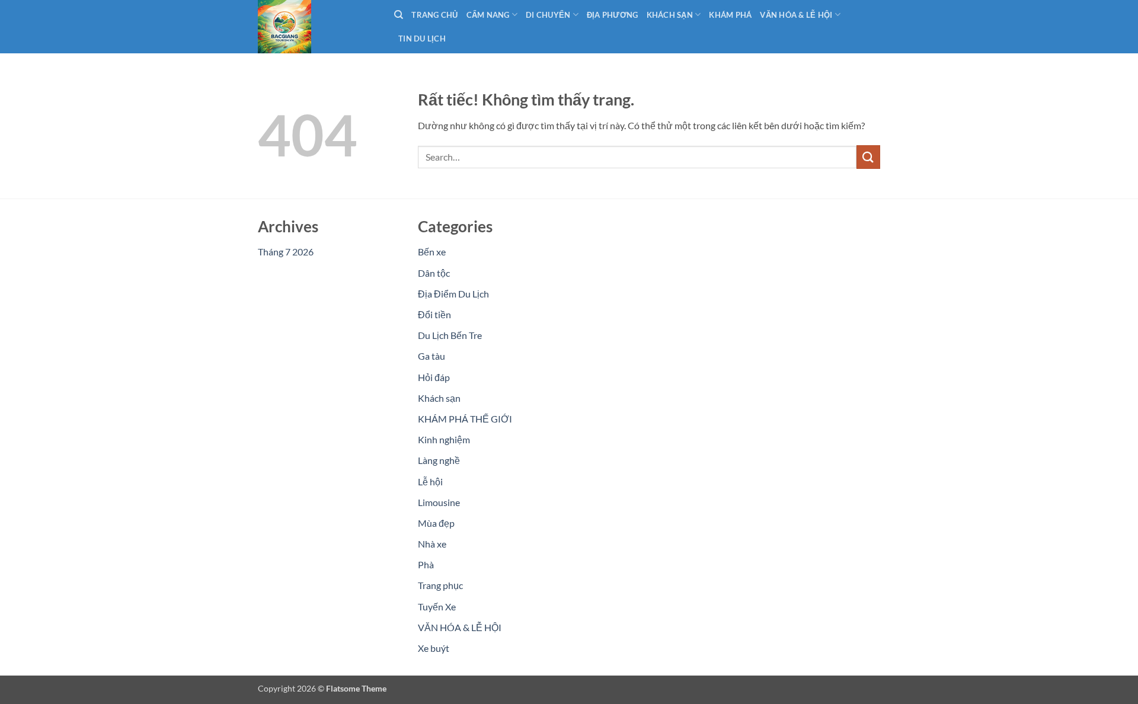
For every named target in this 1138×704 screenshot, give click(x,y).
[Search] (398, 15)
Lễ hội (430, 481)
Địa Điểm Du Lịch (453, 293)
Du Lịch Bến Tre (450, 335)
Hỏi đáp (434, 377)
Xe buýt (433, 648)
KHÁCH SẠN (670, 15)
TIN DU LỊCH (422, 38)
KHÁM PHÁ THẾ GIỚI (465, 418)
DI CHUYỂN (548, 15)
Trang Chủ (434, 15)
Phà (426, 564)
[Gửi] (868, 156)
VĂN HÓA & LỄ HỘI (796, 15)
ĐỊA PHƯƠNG (612, 15)
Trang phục (440, 585)
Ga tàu (431, 355)
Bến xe (432, 251)
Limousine (439, 502)
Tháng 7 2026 (286, 251)
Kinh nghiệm (444, 439)
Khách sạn (439, 398)
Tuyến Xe (437, 606)
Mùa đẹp (436, 523)
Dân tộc (434, 273)
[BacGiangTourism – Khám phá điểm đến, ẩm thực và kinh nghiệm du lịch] (317, 26)
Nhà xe (432, 543)
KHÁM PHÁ (730, 15)
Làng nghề (439, 460)
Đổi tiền (434, 314)
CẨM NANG (488, 15)
